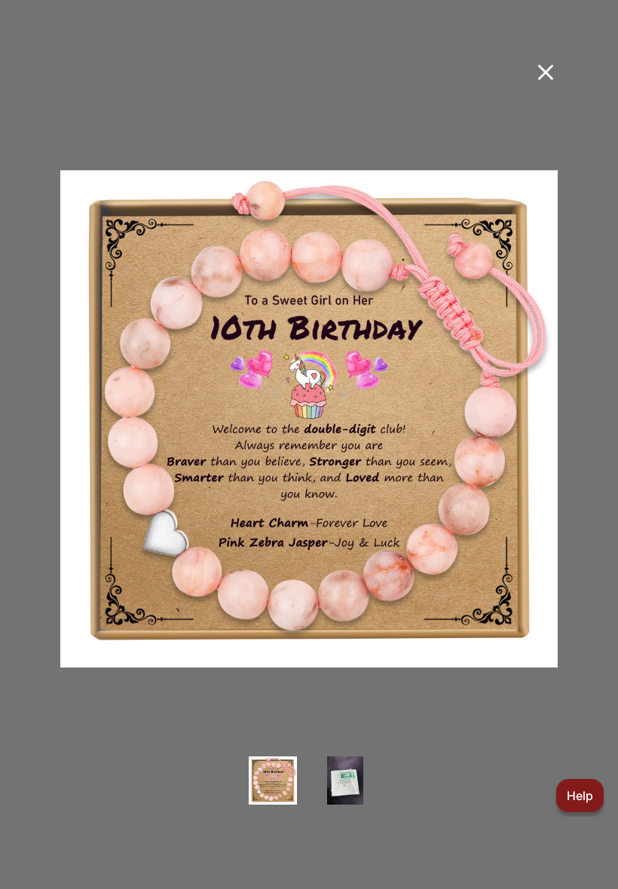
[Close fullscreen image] (546, 72)
